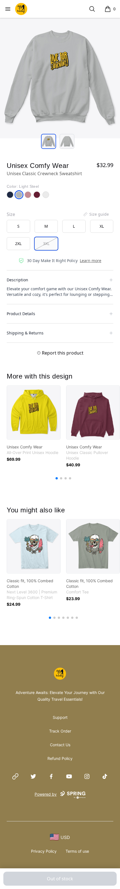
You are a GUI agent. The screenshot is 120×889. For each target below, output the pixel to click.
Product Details (21, 313)
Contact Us (60, 744)
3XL (46, 243)
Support (60, 717)
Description (17, 279)
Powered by (46, 794)
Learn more (90, 260)
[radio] (18, 226)
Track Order (60, 731)
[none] (96, 214)
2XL (18, 243)
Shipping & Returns (25, 333)
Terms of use (77, 851)
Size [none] (11, 214)
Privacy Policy (44, 851)
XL (102, 226)
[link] (33, 412)
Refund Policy (60, 758)
